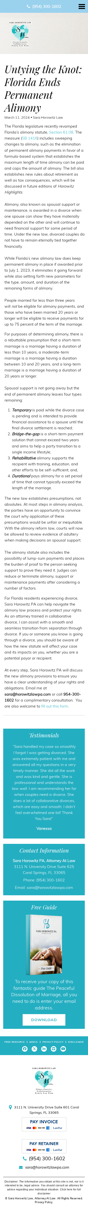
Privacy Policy (53, 1054)
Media (33, 1054)
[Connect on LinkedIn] (44, 1061)
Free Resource (14, 1054)
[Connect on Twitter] (34, 1061)
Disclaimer (76, 1054)
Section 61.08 (61, 132)
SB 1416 (29, 138)
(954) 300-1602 (46, 6)
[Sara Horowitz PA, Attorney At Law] (20, 34)
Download (44, 1031)
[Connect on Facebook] (25, 1061)
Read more (53, 830)
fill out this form (54, 706)
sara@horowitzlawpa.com (50, 899)
